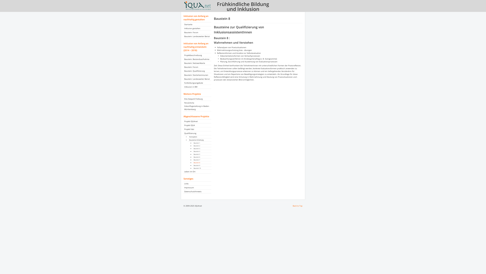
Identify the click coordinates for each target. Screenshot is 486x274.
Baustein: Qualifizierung (194, 71)
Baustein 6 (197, 157)
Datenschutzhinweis (192, 191)
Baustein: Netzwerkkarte (194, 63)
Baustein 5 (197, 154)
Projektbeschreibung (193, 55)
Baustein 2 (197, 146)
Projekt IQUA (189, 125)
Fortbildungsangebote (193, 83)
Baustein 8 (197, 163)
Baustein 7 (197, 160)
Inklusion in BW (190, 87)
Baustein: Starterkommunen (196, 75)
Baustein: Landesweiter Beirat (197, 36)
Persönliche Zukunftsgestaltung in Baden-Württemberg (196, 106)
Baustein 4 (197, 151)
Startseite (188, 24)
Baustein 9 (197, 165)
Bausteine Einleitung (196, 140)
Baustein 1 (197, 143)
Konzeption (193, 137)
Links (186, 183)
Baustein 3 (197, 148)
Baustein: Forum (191, 32)
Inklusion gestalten (192, 28)
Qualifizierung (190, 133)
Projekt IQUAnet (191, 121)
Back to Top (297, 206)
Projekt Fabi (189, 129)
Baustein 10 (197, 168)
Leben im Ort (189, 171)
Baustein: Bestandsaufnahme (196, 59)
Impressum (189, 187)
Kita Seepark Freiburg (193, 99)
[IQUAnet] (197, 5)
